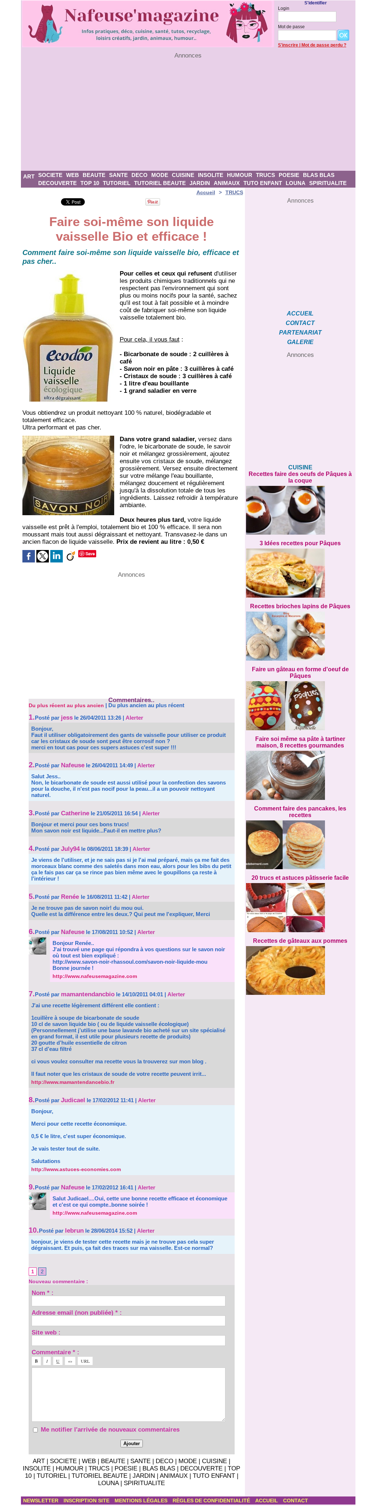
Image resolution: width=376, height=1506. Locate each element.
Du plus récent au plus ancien (66, 705)
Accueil (205, 192)
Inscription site (87, 1500)
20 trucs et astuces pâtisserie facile (300, 878)
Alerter (134, 718)
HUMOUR (239, 175)
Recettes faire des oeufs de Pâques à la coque (300, 477)
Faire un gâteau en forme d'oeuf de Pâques (300, 672)
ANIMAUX (227, 183)
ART (29, 176)
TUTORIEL (116, 183)
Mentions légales (142, 1500)
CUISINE (183, 175)
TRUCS (265, 175)
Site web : (46, 1332)
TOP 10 (89, 183)
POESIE (289, 175)
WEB (72, 175)
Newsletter (41, 1500)
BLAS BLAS (319, 175)
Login (283, 8)
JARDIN (199, 183)
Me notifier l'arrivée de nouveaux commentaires (110, 1429)
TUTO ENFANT (262, 183)
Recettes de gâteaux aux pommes (300, 941)
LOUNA (296, 183)
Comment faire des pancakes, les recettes (300, 811)
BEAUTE (94, 175)
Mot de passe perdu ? (323, 45)
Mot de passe (291, 26)
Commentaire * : (55, 1352)
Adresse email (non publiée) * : (77, 1312)
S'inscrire (288, 45)
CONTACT (300, 323)
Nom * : (43, 1292)
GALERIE (300, 342)
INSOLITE (210, 175)
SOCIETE (50, 175)
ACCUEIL (300, 313)
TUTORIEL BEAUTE (160, 183)
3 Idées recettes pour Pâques (300, 543)
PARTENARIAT (300, 332)
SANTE (118, 175)
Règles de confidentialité (212, 1500)
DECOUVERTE (57, 183)
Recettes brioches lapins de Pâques (300, 606)
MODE (159, 175)
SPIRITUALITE (328, 183)
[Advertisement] (188, 115)
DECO (139, 175)
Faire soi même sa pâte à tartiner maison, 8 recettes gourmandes (300, 742)
